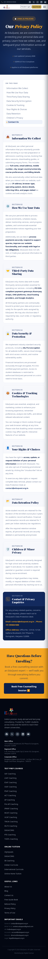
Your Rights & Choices (17, 109)
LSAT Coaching (10, 778)
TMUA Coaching (11, 821)
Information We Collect (17, 88)
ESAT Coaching (10, 782)
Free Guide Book (11, 899)
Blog (6, 891)
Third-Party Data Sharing (18, 96)
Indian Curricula (11, 865)
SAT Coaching (10, 774)
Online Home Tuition (12, 873)
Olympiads (8, 852)
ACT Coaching (10, 795)
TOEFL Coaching (11, 839)
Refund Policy (10, 904)
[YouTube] (45, 2)
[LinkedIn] (41, 2)
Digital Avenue (29, 953)
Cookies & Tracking (15, 105)
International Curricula (13, 869)
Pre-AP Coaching (11, 804)
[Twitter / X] (33, 2)
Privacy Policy (9, 908)
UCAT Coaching (10, 817)
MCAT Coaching (10, 813)
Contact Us (13, 122)
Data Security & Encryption (19, 101)
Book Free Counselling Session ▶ (24, 688)
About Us (8, 886)
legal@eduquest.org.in (14, 938)
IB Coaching (9, 860)
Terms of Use (9, 913)
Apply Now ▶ (36, 7)
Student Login (25, 7)
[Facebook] (30, 2)
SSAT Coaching (10, 787)
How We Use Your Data (17, 92)
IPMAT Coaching (11, 808)
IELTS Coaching (10, 826)
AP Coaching (9, 800)
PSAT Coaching (10, 791)
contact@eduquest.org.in (17, 488)
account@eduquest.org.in (16, 932)
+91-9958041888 (8, 2)
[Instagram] (37, 2)
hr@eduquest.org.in (12, 929)
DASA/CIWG (9, 830)
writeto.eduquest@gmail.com (18, 926)
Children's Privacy (15, 117)
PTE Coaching (10, 834)
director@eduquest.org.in (16, 935)
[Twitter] (12, 734)
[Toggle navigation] (44, 7)
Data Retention (14, 113)
